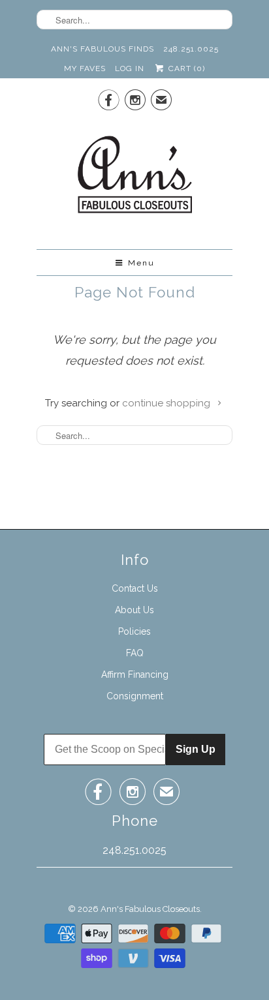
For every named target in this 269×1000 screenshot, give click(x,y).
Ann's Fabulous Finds (102, 48)
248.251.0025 (191, 48)
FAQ (135, 653)
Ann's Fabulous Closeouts (150, 909)
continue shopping (167, 403)
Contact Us (135, 588)
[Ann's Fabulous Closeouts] (135, 178)
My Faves (85, 68)
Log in (129, 68)
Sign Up (195, 749)
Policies (134, 631)
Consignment (134, 696)
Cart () (185, 68)
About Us (134, 610)
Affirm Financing (134, 674)
